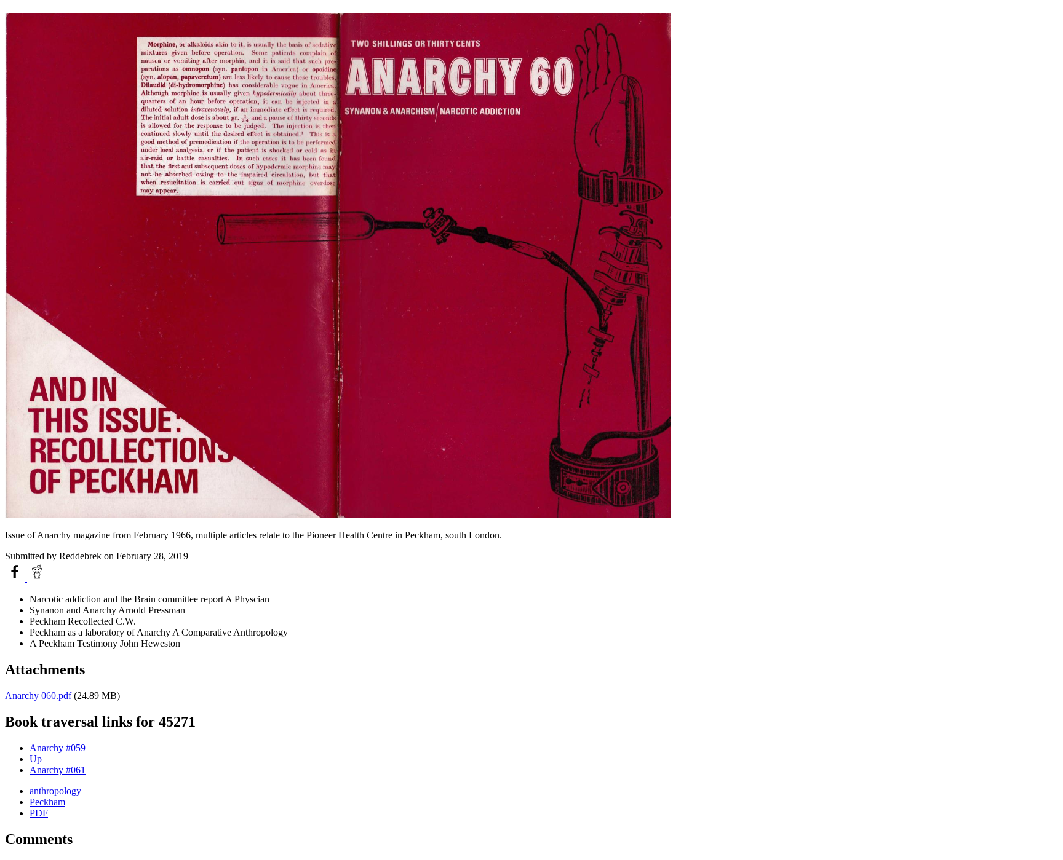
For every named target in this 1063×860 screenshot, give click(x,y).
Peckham (47, 802)
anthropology (55, 791)
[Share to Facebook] (16, 578)
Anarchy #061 (58, 770)
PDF (39, 813)
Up (36, 759)
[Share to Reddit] (37, 578)
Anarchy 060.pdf (38, 695)
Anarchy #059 (58, 748)
